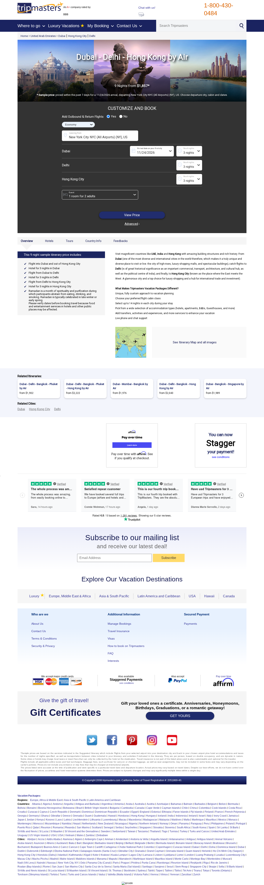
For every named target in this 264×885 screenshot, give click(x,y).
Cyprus (44, 811)
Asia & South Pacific (114, 596)
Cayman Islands (171, 807)
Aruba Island (25, 843)
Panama (184, 823)
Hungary (151, 815)
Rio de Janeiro (219, 862)
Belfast (129, 843)
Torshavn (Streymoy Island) (33, 874)
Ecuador (124, 811)
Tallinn (168, 870)
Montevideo (213, 858)
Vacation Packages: (29, 795)
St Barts (234, 827)
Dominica (87, 811)
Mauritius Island (163, 858)
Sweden (105, 831)
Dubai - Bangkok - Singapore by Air (225, 386)
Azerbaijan (163, 804)
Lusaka (220, 854)
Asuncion (39, 843)
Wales (80, 835)
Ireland (193, 815)
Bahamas (176, 804)
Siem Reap (181, 866)
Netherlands (89, 823)
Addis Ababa (53, 839)
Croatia (22, 811)
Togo (164, 831)
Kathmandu (75, 854)
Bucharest (23, 847)
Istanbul (62, 854)
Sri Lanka (222, 827)
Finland (209, 811)
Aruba (129, 804)
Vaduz (101, 874)
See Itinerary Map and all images (195, 342)
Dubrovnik (33, 851)
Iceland (162, 815)
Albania (36, 804)
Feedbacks (121, 241)
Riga (206, 862)
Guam (88, 815)
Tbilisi (177, 870)
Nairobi (41, 862)
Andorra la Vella (139, 839)
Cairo (64, 847)
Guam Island (192, 851)
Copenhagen (163, 847)
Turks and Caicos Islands (82, 874)
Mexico (222, 819)
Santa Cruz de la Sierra (98, 866)
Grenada (78, 815)
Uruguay (22, 835)
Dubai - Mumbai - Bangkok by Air (130, 386)
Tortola (54, 874)
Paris (116, 862)
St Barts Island (234, 866)
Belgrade (140, 843)
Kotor (96, 854)
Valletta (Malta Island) (119, 874)
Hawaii (209, 596)
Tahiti (151, 870)
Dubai (61, 36)
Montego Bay (197, 858)
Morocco (38, 823)
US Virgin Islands (39, 835)
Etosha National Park (66, 851)
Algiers (78, 839)
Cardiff (98, 847)
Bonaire (31, 807)
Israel (202, 815)
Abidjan (31, 839)
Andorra (57, 804)
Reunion (46, 827)
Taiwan (131, 831)
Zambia (90, 835)
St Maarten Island (76, 870)
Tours (69, 241)
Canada (229, 596)
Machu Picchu (40, 858)
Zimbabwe (102, 835)
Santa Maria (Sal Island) (126, 866)
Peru (206, 823)
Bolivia (21, 807)
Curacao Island (181, 847)
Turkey (183, 831)
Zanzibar (186, 874)
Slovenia (170, 827)
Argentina (106, 804)
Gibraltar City (125, 851)
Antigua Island (205, 839)
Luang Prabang (204, 854)
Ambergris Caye (94, 839)
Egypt (134, 811)
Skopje (212, 866)
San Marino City (74, 866)
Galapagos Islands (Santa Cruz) (98, 851)
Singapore (145, 827)
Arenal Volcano (223, 839)
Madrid (54, 858)
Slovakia (158, 827)
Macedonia (134, 819)
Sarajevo (159, 866)
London (189, 854)
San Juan (57, 866)
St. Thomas (115, 870)
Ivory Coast (220, 815)
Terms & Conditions (44, 638)
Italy (209, 815)
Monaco (232, 819)
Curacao (33, 811)
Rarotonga (163, 862)
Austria (150, 804)
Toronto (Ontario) (220, 870)
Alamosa (68, 839)
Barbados (199, 804)
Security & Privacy (43, 646)
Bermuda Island (165, 843)
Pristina (135, 862)
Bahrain (188, 804)
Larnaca (147, 854)
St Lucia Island (56, 870)
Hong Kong (137, 815)
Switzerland (118, 831)
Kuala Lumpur (119, 854)
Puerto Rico (24, 827)
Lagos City (135, 854)
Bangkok (88, 843)
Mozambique (52, 823)
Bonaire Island (184, 843)
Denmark (75, 811)
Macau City (24, 858)
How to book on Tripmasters (126, 646)
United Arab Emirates (43, 36)
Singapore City (198, 866)
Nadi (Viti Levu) (26, 862)
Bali (79, 843)
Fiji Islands (197, 811)
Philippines (217, 823)
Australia (140, 804)
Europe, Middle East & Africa (70, 596)
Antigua (190, 839)
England (144, 811)
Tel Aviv (187, 870)
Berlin (150, 843)
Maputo (113, 858)
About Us (37, 623)
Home (24, 36)
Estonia (155, 811)
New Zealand (105, 823)
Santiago (147, 866)
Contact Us (38, 631)
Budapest (36, 847)
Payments (190, 623)
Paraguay (196, 823)
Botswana (68, 807)
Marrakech (125, 858)
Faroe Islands (181, 811)
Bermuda (233, 804)
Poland (230, 823)
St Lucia (43, 831)
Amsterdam (122, 839)
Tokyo (206, 870)
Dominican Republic (106, 811)
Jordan (30, 819)
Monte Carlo (181, 858)
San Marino (83, 827)
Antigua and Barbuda (87, 804)
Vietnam (69, 835)
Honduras (123, 815)
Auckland (61, 843)
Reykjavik (195, 862)
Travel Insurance (119, 631)
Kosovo (50, 819)
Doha (212, 847)
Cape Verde (153, 807)
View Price (132, 215)
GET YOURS (180, 716)
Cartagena (110, 847)
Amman (109, 839)
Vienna (154, 874)
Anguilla (68, 804)
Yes (113, 116)
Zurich (196, 874)
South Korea (199, 827)
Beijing (119, 843)
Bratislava (218, 843)
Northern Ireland (148, 823)
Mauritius (211, 819)
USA (192, 596)
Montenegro (24, 823)
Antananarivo (176, 839)
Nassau (51, 862)
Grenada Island (174, 851)
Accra (41, 839)
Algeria (47, 804)
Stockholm (129, 870)
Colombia (204, 807)
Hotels (49, 241)
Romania (58, 827)
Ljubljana (169, 854)
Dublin (21, 851)
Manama (102, 858)
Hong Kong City (77, 36)
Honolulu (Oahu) (46, 854)
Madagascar (150, 819)
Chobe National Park (130, 847)
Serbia (119, 827)
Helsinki (206, 851)
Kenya (40, 819)
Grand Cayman (155, 851)
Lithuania (95, 819)
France (219, 811)
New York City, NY (68, 862)
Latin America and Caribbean (159, 596)
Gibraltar (55, 815)
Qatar (36, 827)
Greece (66, 815)
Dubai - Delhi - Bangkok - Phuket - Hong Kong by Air (85, 386)
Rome (46, 866)
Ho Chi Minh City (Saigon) (227, 851)
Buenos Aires (51, 847)
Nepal (76, 823)
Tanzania (143, 831)
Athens (50, 843)
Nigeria (133, 823)
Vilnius (164, 874)
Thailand (155, 831)
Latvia (67, 819)
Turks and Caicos (199, 831)
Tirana (197, 870)
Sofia (221, 866)
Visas (111, 638)
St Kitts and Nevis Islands (32, 870)
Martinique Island (143, 858)
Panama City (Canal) (99, 862)
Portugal (240, 823)
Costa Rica (235, 807)
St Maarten (56, 831)
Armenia (119, 804)
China (193, 807)
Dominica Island (226, 847)
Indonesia (181, 815)
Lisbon (158, 854)
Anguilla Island (158, 839)
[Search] (241, 25)
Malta (187, 819)
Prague (125, 862)
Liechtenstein (80, 819)
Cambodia (127, 807)
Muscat (227, 858)
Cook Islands (219, 807)
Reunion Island (179, 862)
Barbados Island (104, 843)
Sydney (141, 870)
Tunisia (174, 831)
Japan (21, 819)
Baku (72, 843)
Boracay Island (202, 843)
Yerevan (174, 874)
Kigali (87, 854)
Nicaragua (121, 823)
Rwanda (70, 827)
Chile (185, 807)
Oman (173, 823)
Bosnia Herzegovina (49, 807)
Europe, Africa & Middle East (46, 800)
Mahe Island (67, 858)
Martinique (198, 819)
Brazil (79, 807)
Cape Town (86, 847)
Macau (122, 819)
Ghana (45, 815)
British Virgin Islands (96, 807)
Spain (211, 827)
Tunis (63, 874)
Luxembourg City (235, 854)
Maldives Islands (85, 858)
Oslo (82, 862)
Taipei (159, 870)
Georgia (22, 815)
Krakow (105, 854)
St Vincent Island (97, 870)
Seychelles (131, 827)
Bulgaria (114, 807)
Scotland (97, 827)
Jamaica (233, 815)
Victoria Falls (141, 874)
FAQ (110, 653)
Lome (180, 854)
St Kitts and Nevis (27, 831)
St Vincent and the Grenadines (82, 831)
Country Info (93, 241)
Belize (222, 804)
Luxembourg (110, 819)
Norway (164, 823)
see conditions (221, 457)
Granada (140, 851)
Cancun (73, 847)
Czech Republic (59, 811)
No (125, 116)
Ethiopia (166, 811)
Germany (34, 815)
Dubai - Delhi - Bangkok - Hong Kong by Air (177, 386)
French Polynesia (235, 811)
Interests (113, 660)
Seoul (169, 866)
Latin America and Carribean (104, 800)
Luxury (34, 596)
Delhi (92, 36)
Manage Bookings (119, 623)
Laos (59, 819)
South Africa (183, 827)
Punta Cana (148, 862)
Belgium (212, 804)
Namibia (66, 823)
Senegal (108, 827)
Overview (27, 241)
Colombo (149, 847)
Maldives (176, 819)
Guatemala (100, 815)
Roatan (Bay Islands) (29, 866)
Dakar (195, 847)
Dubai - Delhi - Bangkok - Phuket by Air (39, 386)
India (171, 815)
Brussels (231, 843)
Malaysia (164, 819)
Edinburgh (46, 851)
